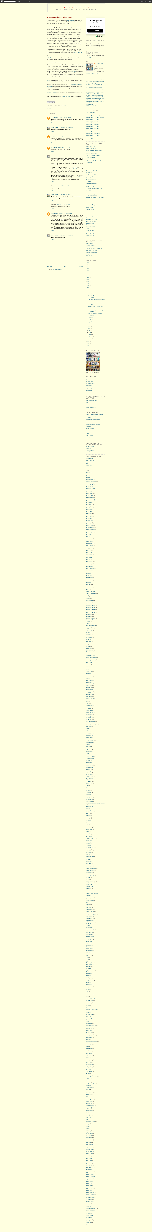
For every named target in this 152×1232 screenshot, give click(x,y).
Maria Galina (88, 888)
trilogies (87, 1128)
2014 (88, 283)
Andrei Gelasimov (89, 555)
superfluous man (89, 1103)
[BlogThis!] (49, 102)
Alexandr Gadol (89, 531)
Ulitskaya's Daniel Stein (90, 233)
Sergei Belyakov (89, 1053)
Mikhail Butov (89, 907)
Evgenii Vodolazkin (90, 740)
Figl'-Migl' (88, 753)
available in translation (90, 591)
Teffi (87, 1112)
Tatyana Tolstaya (89, 1110)
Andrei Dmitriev (89, 552)
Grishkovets (88, 780)
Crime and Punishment (90, 660)
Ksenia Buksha (89, 840)
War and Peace (89, 1199)
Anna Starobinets (89, 577)
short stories (88, 1075)
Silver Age (88, 1078)
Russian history (89, 1032)
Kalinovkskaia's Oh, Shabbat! (92, 205)
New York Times (89, 939)
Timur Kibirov (89, 1116)
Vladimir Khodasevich (90, 1176)
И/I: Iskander (88, 181)
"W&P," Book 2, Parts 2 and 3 (92, 250)
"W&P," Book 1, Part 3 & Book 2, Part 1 (94, 248)
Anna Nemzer (88, 573)
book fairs (88, 623)
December (90, 294)
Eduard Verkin (89, 708)
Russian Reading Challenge (91, 1041)
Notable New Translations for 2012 (93, 119)
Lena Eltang (88, 842)
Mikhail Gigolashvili (90, 911)
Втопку (87, 433)
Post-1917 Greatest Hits (90, 114)
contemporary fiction (90, 659)
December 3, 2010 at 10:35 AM (63, 136)
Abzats (87, 475)
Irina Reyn (88, 813)
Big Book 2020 (89, 614)
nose (87, 954)
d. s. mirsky (88, 664)
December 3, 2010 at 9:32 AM (64, 117)
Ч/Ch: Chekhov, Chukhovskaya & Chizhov (95, 197)
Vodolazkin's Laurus (90, 235)
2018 (88, 275)
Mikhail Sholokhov (90, 918)
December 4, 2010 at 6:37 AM (64, 147)
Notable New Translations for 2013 (93, 121)
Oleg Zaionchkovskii (90, 970)
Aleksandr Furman (89, 486)
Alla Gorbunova (89, 538)
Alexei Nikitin (88, 534)
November (90, 317)
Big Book (88, 604)
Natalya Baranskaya (90, 936)
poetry (87, 991)
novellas (87, 959)
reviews (87, 1021)
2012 (88, 287)
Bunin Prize (88, 643)
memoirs (87, 902)
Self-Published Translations (91, 138)
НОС (87, 1224)
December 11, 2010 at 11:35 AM (65, 213)
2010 (88, 292)
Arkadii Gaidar (89, 586)
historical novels (89, 783)
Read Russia (88, 1012)
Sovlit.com (88, 439)
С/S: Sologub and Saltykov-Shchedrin (93, 192)
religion (87, 1019)
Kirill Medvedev (89, 836)
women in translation (90, 1201)
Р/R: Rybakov (89, 190)
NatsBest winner (76, 168)
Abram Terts (88, 472)
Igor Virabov (88, 790)
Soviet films (88, 1091)
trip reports (88, 1130)
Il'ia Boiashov (88, 794)
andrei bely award (89, 548)
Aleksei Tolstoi (89, 511)
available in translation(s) (91, 593)
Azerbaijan (88, 598)
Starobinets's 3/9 (89, 232)
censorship (88, 646)
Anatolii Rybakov (89, 543)
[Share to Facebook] (53, 102)
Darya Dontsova (89, 673)
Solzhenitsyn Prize (89, 1087)
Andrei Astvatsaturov (90, 547)
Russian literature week (90, 1035)
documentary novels (90, 698)
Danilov (87, 669)
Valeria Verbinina (89, 1140)
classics (87, 653)
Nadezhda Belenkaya (90, 929)
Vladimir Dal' (88, 1172)
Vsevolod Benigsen (90, 1197)
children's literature (90, 650)
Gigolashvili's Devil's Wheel (91, 219)
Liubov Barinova (89, 867)
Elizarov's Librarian (90, 217)
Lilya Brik (88, 859)
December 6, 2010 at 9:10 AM (67, 194)
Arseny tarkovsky (89, 587)
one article (74, 71)
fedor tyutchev (89, 751)
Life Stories (88, 858)
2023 (88, 264)
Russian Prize (88, 1039)
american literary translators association (94, 540)
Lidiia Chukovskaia (90, 856)
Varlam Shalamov (89, 1146)
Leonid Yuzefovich (90, 847)
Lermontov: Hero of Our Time (92, 148)
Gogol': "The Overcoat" (90, 152)
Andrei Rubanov (89, 561)
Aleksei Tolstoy (89, 513)
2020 (88, 270)
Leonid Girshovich (89, 843)
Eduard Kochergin (89, 705)
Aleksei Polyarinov (90, 506)
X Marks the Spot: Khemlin (91, 195)
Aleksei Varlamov (89, 516)
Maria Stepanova (89, 890)
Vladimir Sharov (89, 1187)
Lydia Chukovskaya (90, 882)
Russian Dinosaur (89, 387)
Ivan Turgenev (89, 827)
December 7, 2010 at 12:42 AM (63, 204)
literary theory (88, 863)
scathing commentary (65, 96)
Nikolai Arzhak (89, 941)
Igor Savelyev (88, 789)
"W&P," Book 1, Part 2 (90, 247)
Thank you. (102, 101)
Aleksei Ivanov (89, 502)
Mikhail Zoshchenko (90, 922)
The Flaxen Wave (89, 381)
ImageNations (54, 147)
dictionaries (88, 678)
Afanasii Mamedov (90, 479)
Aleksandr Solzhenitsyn (90, 499)
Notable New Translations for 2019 (93, 131)
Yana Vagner (88, 1206)
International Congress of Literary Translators (95, 803)
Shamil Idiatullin (89, 1071)
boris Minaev (88, 636)
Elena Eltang (88, 716)
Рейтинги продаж (89, 435)
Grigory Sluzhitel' (89, 778)
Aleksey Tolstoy (89, 518)
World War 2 (88, 1203)
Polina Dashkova (89, 995)
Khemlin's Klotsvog (90, 223)
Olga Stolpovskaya (89, 975)
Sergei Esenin (88, 1057)
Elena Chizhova (89, 714)
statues (87, 1098)
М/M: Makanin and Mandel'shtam (93, 186)
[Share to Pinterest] (54, 102)
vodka (87, 1196)
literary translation (89, 865)
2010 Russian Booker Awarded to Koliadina (59, 17)
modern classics (89, 927)
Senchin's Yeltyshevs (90, 230)
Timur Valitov (88, 1117)
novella (87, 957)
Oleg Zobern (88, 971)
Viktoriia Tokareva (89, 1171)
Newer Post (49, 266)
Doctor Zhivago (89, 696)
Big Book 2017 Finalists (91, 609)
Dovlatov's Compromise (91, 204)
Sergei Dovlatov (89, 1055)
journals (87, 831)
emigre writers (89, 726)
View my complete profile (93, 73)
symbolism (88, 1108)
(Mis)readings (88, 452)
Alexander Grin (89, 522)
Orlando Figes (88, 978)
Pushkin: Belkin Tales (90, 146)
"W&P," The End (89, 255)
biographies (88, 621)
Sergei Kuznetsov (89, 1059)
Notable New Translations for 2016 (93, 126)
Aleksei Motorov (89, 504)
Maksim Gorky (89, 884)
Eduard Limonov (89, 707)
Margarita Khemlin (89, 886)
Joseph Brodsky (89, 829)
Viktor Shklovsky (89, 1167)
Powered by (91, 36)
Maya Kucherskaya (90, 900)
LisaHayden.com (89, 104)
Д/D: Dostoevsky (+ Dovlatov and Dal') (94, 176)
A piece (48, 80)
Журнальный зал (89, 426)
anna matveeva (89, 571)
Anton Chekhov (89, 580)
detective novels (89, 676)
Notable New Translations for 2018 (93, 130)
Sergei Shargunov (89, 1066)
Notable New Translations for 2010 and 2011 (95, 117)
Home (65, 266)
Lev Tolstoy (88, 852)
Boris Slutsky (88, 639)
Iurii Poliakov (88, 820)
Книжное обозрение (90, 421)
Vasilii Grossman (89, 1149)
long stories (88, 877)
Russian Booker (72, 107)
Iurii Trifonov (88, 822)
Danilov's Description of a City (92, 216)
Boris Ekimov (88, 634)
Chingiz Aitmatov (89, 651)
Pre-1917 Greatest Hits (90, 112)
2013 (88, 285)
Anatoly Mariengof (90, 545)
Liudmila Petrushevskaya (91, 868)
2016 (88, 279)
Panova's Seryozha (89, 207)
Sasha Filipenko (89, 1048)
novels (87, 961)
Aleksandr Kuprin (89, 493)
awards (87, 596)
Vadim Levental (89, 1135)
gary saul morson (89, 764)
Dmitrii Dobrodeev (89, 689)
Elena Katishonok (89, 717)
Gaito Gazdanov (89, 762)
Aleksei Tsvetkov (89, 515)
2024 (88, 262)
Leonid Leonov (89, 845)
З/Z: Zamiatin (88, 177)
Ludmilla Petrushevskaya (91, 881)
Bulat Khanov (88, 641)
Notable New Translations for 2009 (93, 115)
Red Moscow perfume (90, 1018)
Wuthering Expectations (91, 450)
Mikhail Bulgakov (89, 906)
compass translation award (91, 657)
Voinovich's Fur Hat (90, 209)
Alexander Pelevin (89, 525)
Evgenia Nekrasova (90, 732)
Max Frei (87, 898)
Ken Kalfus (88, 834)
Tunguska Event (89, 1131)
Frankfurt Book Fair (90, 756)
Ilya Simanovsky (89, 799)
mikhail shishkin (89, 916)
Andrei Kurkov (89, 557)
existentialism (88, 744)
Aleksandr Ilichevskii (90, 490)
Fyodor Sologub (89, 760)
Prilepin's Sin (88, 228)
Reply (52, 122)
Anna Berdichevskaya (90, 568)
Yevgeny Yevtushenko (90, 1210)
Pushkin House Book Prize (91, 1009)
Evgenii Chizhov (89, 733)
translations (88, 1124)
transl (87, 1119)
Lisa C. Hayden (54, 127)
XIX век (87, 379)
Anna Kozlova (89, 570)
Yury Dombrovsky (89, 1215)
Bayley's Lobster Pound (91, 460)
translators (88, 1126)
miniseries (88, 925)
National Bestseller (89, 938)
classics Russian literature (91, 655)
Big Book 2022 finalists (91, 618)
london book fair (89, 872)
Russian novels (89, 1037)
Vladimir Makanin (89, 1178)
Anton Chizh (88, 582)
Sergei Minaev (89, 1060)
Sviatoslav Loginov (90, 1107)
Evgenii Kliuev (89, 737)
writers (87, 1204)
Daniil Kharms (89, 666)
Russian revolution (90, 1043)
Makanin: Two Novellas (90, 226)
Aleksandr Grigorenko (90, 488)
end (81, 52)
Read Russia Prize (89, 1014)
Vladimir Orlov (89, 1183)
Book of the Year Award (91, 625)
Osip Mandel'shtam (90, 980)
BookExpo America (90, 628)
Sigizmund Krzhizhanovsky (91, 1076)
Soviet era (88, 1089)
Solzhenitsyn (88, 1085)
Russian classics (89, 1030)
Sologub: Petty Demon (90, 157)
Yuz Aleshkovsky (89, 1217)
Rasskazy (88, 1011)
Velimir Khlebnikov (90, 1151)
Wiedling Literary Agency (91, 407)
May (89, 330)
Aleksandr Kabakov (90, 491)
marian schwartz (89, 891)
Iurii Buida (88, 818)
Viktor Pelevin (89, 1163)
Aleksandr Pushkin (90, 495)
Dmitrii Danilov (89, 687)
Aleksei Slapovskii (89, 509)
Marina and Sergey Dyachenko (92, 893)
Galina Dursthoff (89, 405)
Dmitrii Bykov (89, 685)
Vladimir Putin (89, 1185)
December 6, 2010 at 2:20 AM (63, 185)
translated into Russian (90, 1121)
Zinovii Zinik (88, 1222)
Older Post (81, 266)
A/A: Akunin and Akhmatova (92, 169)
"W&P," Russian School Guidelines (93, 254)
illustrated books (89, 797)
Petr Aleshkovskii (89, 986)
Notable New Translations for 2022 (93, 137)
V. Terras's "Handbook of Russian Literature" (95, 414)
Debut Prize (88, 675)
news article (55, 26)
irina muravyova (89, 810)
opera (87, 977)
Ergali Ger (88, 728)
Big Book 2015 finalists (91, 605)
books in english (89, 630)
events (87, 730)
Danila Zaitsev (89, 668)
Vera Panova (88, 1156)
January (90, 338)
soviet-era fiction (89, 1092)
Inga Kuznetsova (89, 801)
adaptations (88, 477)
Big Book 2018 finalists (91, 611)
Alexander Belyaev (90, 520)
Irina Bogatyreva (89, 806)
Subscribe (95, 31)
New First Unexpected (90, 383)
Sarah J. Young (89, 390)
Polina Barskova (89, 993)
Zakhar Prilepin (89, 1219)
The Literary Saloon (90, 446)
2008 (88, 343)
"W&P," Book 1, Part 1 (90, 245)
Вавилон (87, 430)
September (90, 322)
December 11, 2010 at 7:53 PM (67, 235)
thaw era (87, 1114)
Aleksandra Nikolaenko (90, 500)
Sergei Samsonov (89, 1064)
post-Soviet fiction (89, 1000)
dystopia (87, 703)
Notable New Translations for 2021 (93, 135)
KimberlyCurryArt (89, 463)
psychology (88, 1003)
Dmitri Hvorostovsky (90, 684)
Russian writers (89, 1044)
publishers (88, 1007)
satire (87, 1050)
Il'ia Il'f (87, 796)
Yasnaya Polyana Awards (91, 1208)
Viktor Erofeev (89, 1160)
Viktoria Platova (89, 1169)
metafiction (88, 904)
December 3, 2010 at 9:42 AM (67, 127)
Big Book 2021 (89, 616)
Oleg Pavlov (88, 966)
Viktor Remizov (89, 1165)
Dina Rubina (88, 682)
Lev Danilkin (88, 849)
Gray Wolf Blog (89, 462)
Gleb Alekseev (89, 769)
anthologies (88, 579)
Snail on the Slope (89, 388)
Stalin (87, 1096)
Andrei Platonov (89, 559)
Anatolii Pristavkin (89, 541)
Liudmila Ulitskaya (90, 870)
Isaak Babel (88, 815)
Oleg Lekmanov (89, 964)
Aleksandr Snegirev (90, 497)
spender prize (88, 1094)
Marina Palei (88, 895)
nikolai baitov (88, 943)
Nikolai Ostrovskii (89, 950)
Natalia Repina (89, 934)
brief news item (56, 64)
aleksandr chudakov (90, 484)
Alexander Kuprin (89, 523)
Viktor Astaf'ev (89, 1158)
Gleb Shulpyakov (89, 771)
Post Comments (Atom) (57, 269)
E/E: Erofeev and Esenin (91, 179)
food (87, 755)
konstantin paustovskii (90, 838)
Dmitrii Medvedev (89, 692)
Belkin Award (88, 602)
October (90, 319)
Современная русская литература (93, 424)
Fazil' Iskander (89, 749)
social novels (88, 1082)
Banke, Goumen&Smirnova (91, 400)
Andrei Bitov (88, 550)
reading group (88, 1016)
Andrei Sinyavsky (89, 563)
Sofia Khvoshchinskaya (90, 1083)
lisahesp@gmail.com (90, 102)
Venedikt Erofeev (89, 1153)
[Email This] (48, 102)
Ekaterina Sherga (89, 710)
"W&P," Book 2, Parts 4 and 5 (92, 252)
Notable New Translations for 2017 (93, 128)
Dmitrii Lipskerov (89, 691)
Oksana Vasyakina (89, 963)
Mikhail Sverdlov (89, 920)
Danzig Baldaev (89, 671)
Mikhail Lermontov (90, 913)
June (89, 328)
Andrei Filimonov (89, 554)
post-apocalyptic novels (90, 998)
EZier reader (88, 746)
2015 (88, 281)
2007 (88, 345)
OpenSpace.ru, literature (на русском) (93, 422)
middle (79, 52)
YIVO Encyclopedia (90, 428)
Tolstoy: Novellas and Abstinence (92, 155)
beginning (75, 52)
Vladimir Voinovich (90, 1190)
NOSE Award (88, 955)
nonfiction (88, 952)
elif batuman (88, 723)
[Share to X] (51, 102)
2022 (88, 266)
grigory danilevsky (90, 776)
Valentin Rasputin (89, 1139)
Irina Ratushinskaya (90, 811)
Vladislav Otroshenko (90, 1194)
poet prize (88, 989)
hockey (87, 785)
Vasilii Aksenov (89, 1147)
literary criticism (89, 861)
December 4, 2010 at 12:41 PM (67, 156)
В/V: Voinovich (89, 172)
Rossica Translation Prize (91, 1025)
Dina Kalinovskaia (89, 680)
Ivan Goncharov (89, 826)
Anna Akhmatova (89, 566)
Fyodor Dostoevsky (90, 758)
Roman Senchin (89, 1023)
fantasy (87, 748)
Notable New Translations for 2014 (93, 122)
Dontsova (88, 700)
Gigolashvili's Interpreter (91, 221)
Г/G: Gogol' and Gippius (91, 174)
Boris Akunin (88, 632)
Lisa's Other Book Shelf (91, 105)
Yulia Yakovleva (89, 1212)
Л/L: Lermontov (89, 185)
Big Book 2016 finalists (91, 607)
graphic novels (89, 774)
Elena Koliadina (70, 20)
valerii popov (88, 1142)
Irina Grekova (88, 808)
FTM (87, 404)
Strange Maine (89, 465)
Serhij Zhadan (88, 1069)
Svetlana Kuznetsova (90, 1105)
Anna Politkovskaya (90, 575)
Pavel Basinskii (89, 984)
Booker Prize (54, 107)
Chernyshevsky (89, 648)
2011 (88, 290)
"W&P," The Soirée (90, 243)
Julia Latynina (88, 833)
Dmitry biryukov (89, 694)
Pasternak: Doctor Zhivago (91, 159)
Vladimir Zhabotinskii (90, 1192)
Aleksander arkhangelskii (91, 481)
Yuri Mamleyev (89, 1213)
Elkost (87, 402)
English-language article (53, 57)
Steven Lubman (54, 117)
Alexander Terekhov (90, 527)
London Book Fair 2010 (91, 874)
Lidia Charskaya (89, 854)
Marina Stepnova (89, 897)
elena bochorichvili (90, 712)
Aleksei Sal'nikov (89, 507)
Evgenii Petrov (89, 739)
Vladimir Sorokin (89, 1188)
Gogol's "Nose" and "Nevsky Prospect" (94, 150)
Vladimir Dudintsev (90, 1174)
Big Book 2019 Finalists (91, 612)
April (89, 332)
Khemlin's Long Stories (90, 225)
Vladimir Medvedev (90, 1180)
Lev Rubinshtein (89, 850)
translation (88, 1123)
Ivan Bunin (88, 824)
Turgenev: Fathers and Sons (91, 153)
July (89, 326)
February (90, 336)
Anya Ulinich (88, 584)
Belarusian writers (89, 600)
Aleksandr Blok (89, 483)
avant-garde (88, 595)
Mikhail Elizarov (89, 909)
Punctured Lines (89, 385)
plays (87, 987)
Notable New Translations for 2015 (93, 124)
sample (87, 1046)
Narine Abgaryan (89, 932)
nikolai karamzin (89, 947)
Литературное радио (90, 431)
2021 (88, 268)
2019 (88, 273)
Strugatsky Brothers (90, 1099)
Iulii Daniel (88, 817)
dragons (87, 701)
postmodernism (89, 1002)
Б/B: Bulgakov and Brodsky (91, 170)
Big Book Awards (89, 620)
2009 (88, 341)
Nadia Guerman (89, 931)
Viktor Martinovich (90, 1162)
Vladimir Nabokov (89, 1181)
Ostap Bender (88, 982)
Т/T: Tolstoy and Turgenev (91, 194)
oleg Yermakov (89, 968)
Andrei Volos (88, 564)
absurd (87, 474)
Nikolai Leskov (89, 948)
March (89, 334)
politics (87, 996)
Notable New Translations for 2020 (93, 133)
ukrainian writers (89, 1133)
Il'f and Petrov (88, 792)
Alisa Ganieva (88, 536)
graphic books (89, 772)
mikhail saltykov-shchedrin (91, 914)
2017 (88, 277)
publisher (88, 1005)
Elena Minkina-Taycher (90, 721)
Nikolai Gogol (88, 945)
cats (86, 644)
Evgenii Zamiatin (89, 742)
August (90, 324)
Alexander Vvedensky (90, 529)
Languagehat (54, 136)
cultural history (89, 662)
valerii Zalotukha (89, 1144)
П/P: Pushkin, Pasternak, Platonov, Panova (94, 188)
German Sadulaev (89, 767)
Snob (87, 1080)
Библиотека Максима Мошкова (93, 419)
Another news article (51, 92)
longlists (87, 879)
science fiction (88, 1051)
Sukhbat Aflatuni (89, 1101)
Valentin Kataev (89, 1137)
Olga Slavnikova (89, 973)
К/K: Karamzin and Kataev (91, 183)
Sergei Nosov (88, 1062)
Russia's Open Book (90, 1027)
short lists (88, 1073)
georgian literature (89, 765)
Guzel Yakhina (89, 781)
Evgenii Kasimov (89, 735)
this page (89, 57)
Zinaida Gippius (89, 1220)
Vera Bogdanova (89, 1155)
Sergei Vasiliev (89, 1067)
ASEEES (87, 589)
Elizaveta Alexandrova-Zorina (92, 724)
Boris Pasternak (89, 637)
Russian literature (89, 1034)
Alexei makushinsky (90, 532)
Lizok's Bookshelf (76, 7)
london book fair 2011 (90, 875)
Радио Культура (89, 437)
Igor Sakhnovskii (89, 787)
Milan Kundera (89, 923)
